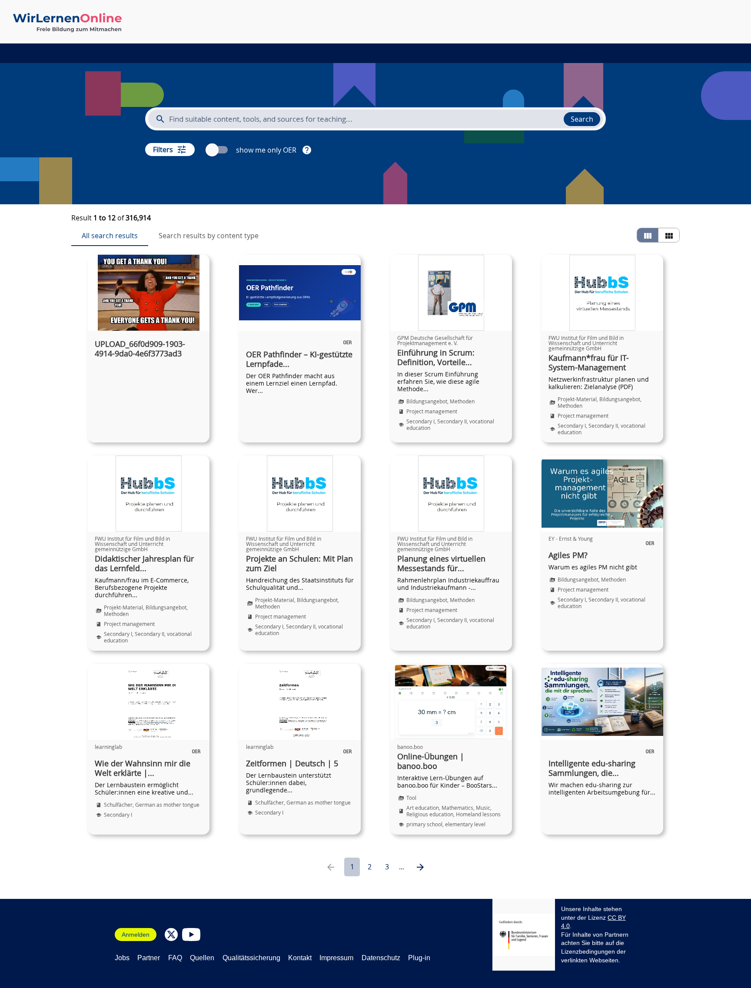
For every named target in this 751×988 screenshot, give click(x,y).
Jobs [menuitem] (122, 957)
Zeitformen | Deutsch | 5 (292, 763)
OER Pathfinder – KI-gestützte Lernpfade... (299, 359)
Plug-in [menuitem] (419, 957)
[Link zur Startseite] (67, 22)
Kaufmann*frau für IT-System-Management (588, 363)
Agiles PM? (568, 555)
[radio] (647, 235)
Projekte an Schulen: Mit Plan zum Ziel (299, 563)
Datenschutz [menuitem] (381, 957)
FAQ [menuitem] (175, 957)
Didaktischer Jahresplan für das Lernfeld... (144, 563)
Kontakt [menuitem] (300, 957)
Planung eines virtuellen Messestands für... (441, 563)
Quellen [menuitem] (202, 957)
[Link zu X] (171, 934)
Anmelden (136, 934)
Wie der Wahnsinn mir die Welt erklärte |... (142, 768)
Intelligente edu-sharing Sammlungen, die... (591, 768)
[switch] (218, 149)
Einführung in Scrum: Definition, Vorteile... (436, 357)
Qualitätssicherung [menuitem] (251, 957)
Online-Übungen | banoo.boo (430, 761)
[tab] (109, 235)
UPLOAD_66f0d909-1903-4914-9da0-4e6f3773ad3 (140, 349)
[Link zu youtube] (191, 934)
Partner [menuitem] (148, 957)
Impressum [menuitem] (336, 957)
